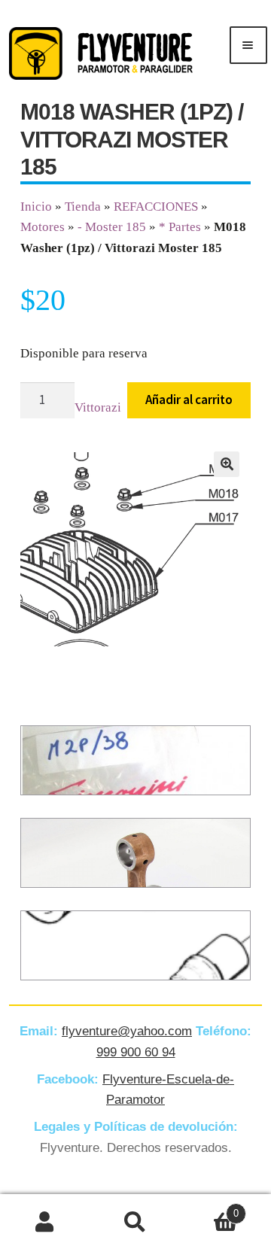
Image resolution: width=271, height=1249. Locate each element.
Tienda (83, 206)
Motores (42, 227)
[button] (226, 464)
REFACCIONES (156, 206)
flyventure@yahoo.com (127, 1031)
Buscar (135, 1222)
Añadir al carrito (189, 399)
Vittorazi (98, 407)
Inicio (36, 206)
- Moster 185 (112, 227)
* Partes (180, 227)
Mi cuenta (45, 1222)
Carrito (210, 1208)
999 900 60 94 (135, 1052)
